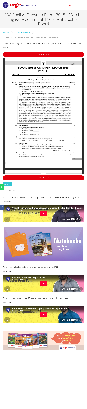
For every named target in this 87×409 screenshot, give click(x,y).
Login (8, 184)
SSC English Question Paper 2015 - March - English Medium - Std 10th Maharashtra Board (32, 37)
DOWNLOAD (43, 54)
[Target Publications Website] (20, 5)
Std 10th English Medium (22, 32)
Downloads (6, 32)
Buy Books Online (75, 5)
